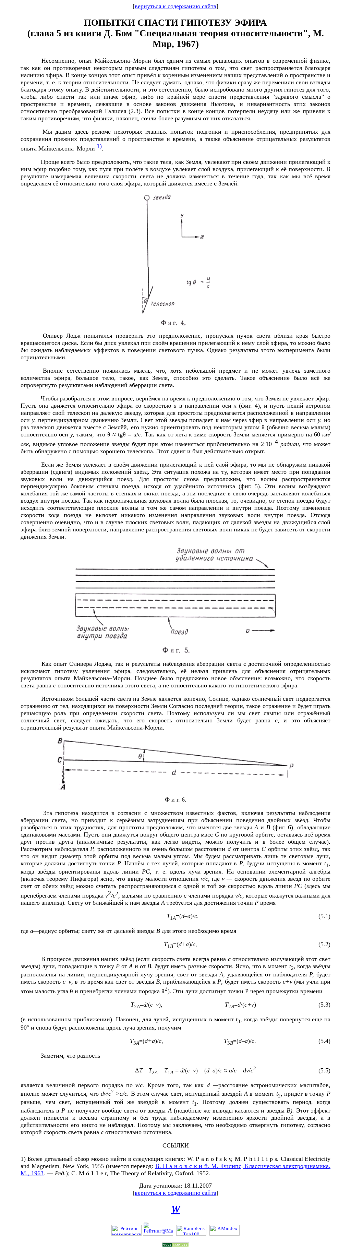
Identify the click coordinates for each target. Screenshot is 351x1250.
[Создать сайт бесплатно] (175, 1245)
